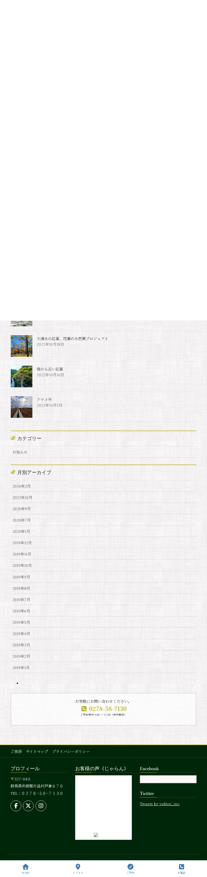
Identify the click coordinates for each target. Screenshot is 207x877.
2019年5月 (21, 622)
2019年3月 (21, 645)
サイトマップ (37, 751)
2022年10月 (22, 497)
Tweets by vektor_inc (160, 803)
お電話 (181, 872)
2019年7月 (21, 599)
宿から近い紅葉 (50, 369)
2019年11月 (21, 554)
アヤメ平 (44, 399)
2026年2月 (21, 486)
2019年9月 (21, 577)
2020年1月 (21, 531)
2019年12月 (22, 542)
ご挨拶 (16, 751)
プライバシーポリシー (71, 751)
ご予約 (130, 872)
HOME (26, 872)
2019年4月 (21, 633)
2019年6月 (21, 611)
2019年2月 (21, 656)
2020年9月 (21, 508)
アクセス (78, 872)
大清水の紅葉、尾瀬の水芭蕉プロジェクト (72, 338)
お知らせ (19, 452)
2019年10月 (22, 565)
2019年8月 (21, 588)
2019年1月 (21, 667)
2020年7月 (21, 520)
